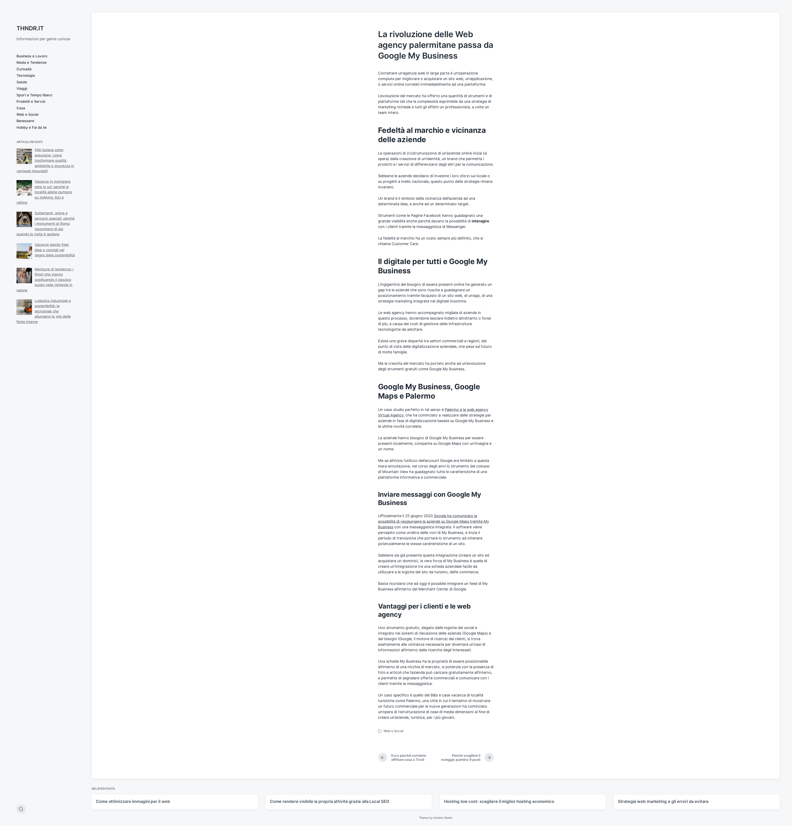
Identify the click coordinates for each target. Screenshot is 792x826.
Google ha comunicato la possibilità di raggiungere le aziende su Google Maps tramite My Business (433, 521)
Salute (21, 82)
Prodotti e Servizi (30, 101)
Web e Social (27, 114)
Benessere (25, 121)
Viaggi (21, 88)
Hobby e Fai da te (31, 127)
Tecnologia (25, 75)
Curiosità (24, 69)
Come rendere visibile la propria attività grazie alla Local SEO (329, 801)
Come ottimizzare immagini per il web (133, 801)
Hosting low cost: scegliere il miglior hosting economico (499, 801)
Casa (20, 108)
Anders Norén (443, 817)
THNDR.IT (30, 28)
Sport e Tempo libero (34, 95)
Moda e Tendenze (31, 62)
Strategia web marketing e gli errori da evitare (664, 801)
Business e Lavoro (31, 56)
